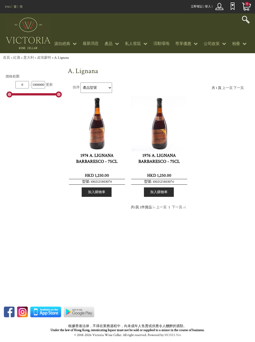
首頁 (6, 57)
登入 (208, 6)
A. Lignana (61, 57)
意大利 (28, 57)
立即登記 (197, 6)
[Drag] (9, 94)
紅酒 (16, 57)
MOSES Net (172, 335)
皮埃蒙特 (44, 57)
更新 (49, 85)
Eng (8, 7)
